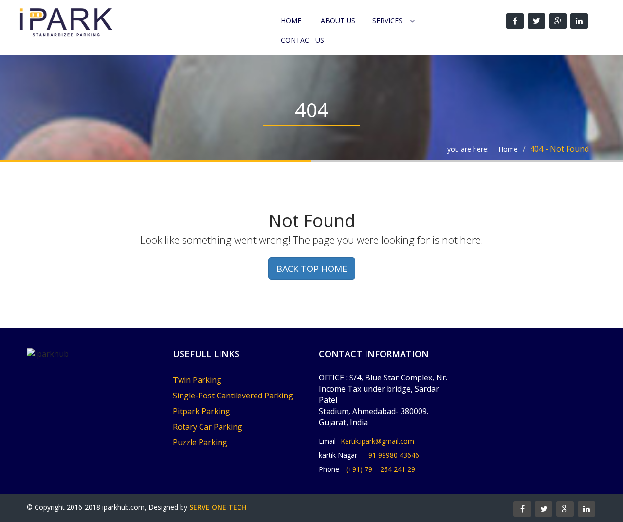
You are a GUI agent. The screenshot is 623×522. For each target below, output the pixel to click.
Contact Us (302, 40)
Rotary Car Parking (207, 426)
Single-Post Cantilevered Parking (233, 395)
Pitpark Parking (201, 411)
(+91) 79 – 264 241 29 (380, 469)
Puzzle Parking (200, 442)
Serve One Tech (217, 507)
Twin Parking (197, 380)
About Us (338, 20)
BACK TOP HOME (311, 268)
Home (291, 20)
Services (387, 20)
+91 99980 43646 (391, 455)
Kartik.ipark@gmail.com (377, 441)
